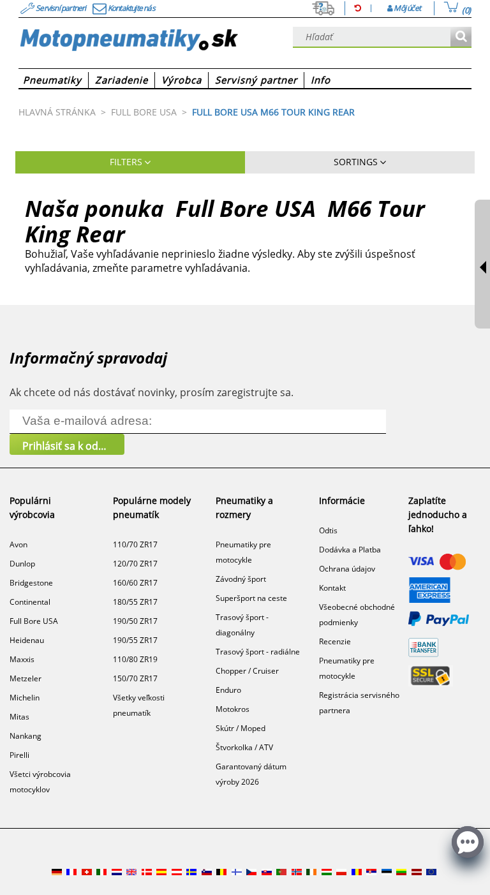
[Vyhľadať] (460, 37)
